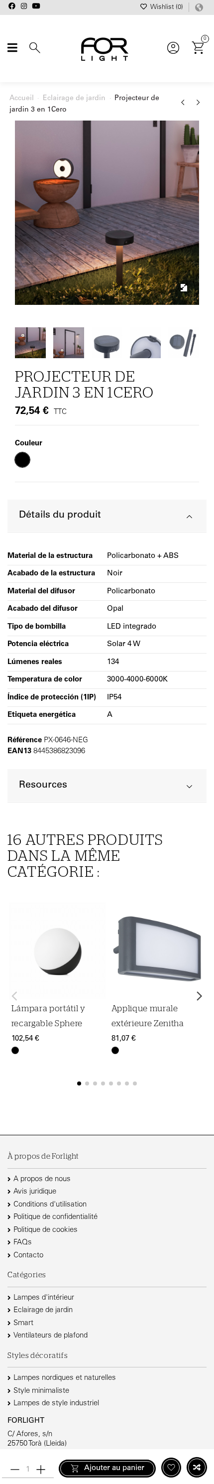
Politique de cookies (45, 1230)
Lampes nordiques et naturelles (64, 1378)
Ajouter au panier (114, 1468)
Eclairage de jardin (43, 1310)
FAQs (22, 1242)
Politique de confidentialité (55, 1217)
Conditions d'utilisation (50, 1205)
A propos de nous (42, 1179)
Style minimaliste (41, 1391)
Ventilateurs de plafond (50, 1336)
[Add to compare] (197, 1467)
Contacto (28, 1255)
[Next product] (198, 106)
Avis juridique (34, 1192)
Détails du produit (60, 515)
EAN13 (19, 751)
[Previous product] (184, 106)
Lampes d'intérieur (43, 1298)
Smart (23, 1323)
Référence (24, 740)
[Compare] (97, 938)
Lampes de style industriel (56, 1403)
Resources (43, 785)
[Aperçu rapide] (97, 958)
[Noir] (15, 1050)
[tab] (107, 516)
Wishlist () (167, 7)
